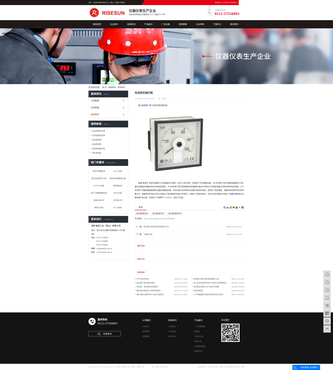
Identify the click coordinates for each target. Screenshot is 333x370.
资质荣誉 (146, 331)
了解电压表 (147, 234)
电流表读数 (96, 144)
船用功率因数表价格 (118, 178)
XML (243, 3)
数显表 (197, 331)
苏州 (226, 367)
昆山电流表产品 (142, 214)
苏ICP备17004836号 (159, 367)
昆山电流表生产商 (99, 178)
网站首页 (97, 24)
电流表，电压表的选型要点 (147, 287)
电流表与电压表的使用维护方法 (156, 227)
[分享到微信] (231, 207)
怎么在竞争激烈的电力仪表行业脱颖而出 (210, 283)
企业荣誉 (200, 24)
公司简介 (146, 326)
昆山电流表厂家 (158, 214)
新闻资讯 (131, 24)
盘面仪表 (198, 341)
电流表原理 (198, 291)
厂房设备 (166, 24)
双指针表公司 (98, 200)
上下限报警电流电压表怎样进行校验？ (209, 295)
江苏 (209, 367)
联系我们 (234, 24)
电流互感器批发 (98, 171)
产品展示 (148, 24)
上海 (213, 367)
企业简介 (114, 24)
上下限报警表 (199, 326)
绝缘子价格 (98, 208)
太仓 (234, 367)
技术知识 (121, 87)
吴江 (238, 367)
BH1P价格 (118, 193)
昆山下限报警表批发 (99, 193)
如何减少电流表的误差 (145, 283)
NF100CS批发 (98, 186)
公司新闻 (95, 101)
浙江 (218, 367)
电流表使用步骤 (98, 131)
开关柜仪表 (198, 336)
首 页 (104, 87)
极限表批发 (117, 186)
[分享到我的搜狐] (237, 207)
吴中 (243, 367)
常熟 (230, 367)
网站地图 (233, 3)
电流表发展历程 (98, 149)
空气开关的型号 (142, 279)
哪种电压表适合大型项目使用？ (149, 291)
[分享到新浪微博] (228, 207)
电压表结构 (96, 153)
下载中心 (217, 24)
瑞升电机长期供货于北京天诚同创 (150, 295)
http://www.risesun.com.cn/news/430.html (159, 219)
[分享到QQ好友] (234, 207)
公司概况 (146, 320)
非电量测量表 (199, 346)
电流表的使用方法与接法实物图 (206, 287)
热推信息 (218, 3)
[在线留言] (327, 321)
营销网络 (183, 24)
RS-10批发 (118, 208)
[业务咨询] (327, 274)
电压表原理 (96, 140)
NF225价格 (117, 171)
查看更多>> (199, 351)
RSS (238, 3)
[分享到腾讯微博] (240, 207)
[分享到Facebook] (243, 207)
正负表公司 (117, 200)
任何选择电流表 (98, 135)
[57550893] (327, 305)
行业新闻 (95, 107)
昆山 (222, 367)
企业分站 (225, 3)
